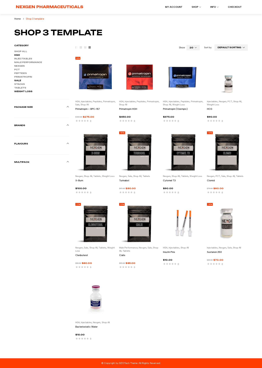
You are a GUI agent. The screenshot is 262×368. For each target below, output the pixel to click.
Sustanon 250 (214, 252)
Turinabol (124, 180)
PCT (17, 69)
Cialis (122, 255)
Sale (17, 80)
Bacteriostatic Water (86, 326)
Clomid (211, 180)
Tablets (20, 88)
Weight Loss (23, 91)
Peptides (20, 73)
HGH (17, 55)
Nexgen (19, 66)
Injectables (23, 58)
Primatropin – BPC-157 (87, 109)
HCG (209, 109)
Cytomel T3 (169, 180)
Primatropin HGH (128, 109)
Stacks (19, 84)
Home (17, 18)
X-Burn (79, 180)
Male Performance (28, 62)
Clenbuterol (81, 255)
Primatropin (23, 77)
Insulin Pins (169, 252)
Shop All (20, 51)
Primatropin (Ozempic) (175, 109)
